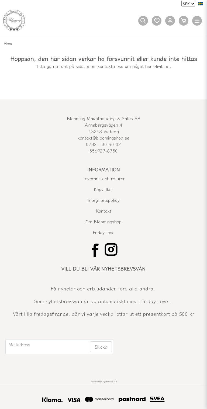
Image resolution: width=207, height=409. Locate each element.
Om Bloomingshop (103, 221)
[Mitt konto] (170, 20)
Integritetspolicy (104, 200)
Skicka (101, 347)
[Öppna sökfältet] (143, 20)
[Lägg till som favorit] (156, 20)
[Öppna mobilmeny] (197, 20)
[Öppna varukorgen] (183, 20)
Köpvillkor (103, 189)
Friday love (104, 232)
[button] (200, 4)
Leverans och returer (103, 178)
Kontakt (103, 210)
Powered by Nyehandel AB (104, 381)
